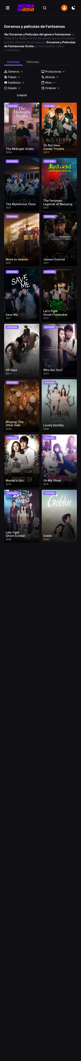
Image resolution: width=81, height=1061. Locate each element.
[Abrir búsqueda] (44, 7)
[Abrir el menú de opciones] (7, 7)
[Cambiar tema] (73, 7)
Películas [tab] (33, 62)
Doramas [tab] (13, 62)
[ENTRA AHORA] (64, 8)
